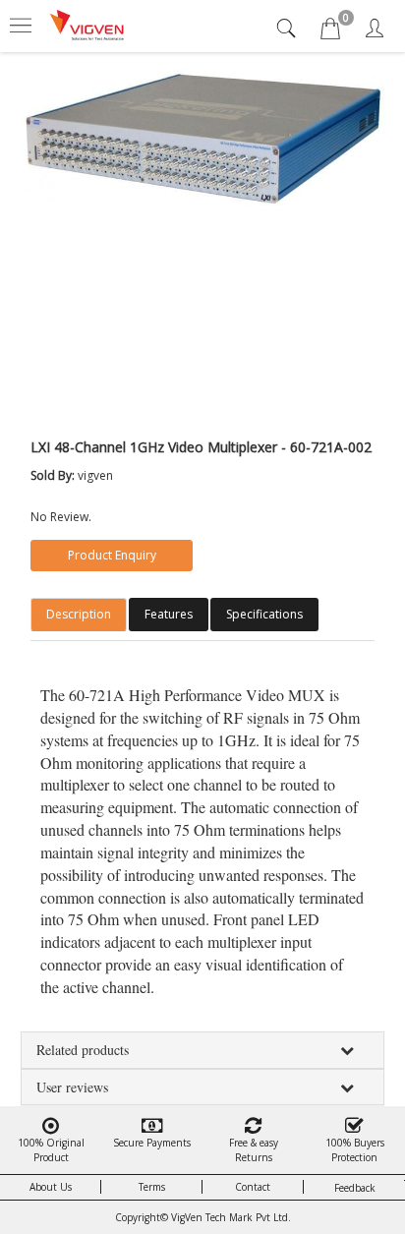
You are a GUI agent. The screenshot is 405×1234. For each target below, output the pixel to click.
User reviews (72, 1087)
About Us (50, 1187)
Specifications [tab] (264, 614)
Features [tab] (169, 614)
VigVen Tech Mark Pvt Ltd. (231, 1217)
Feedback (355, 1188)
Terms (152, 1187)
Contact (252, 1187)
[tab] (288, 28)
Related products (82, 1049)
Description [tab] (78, 614)
